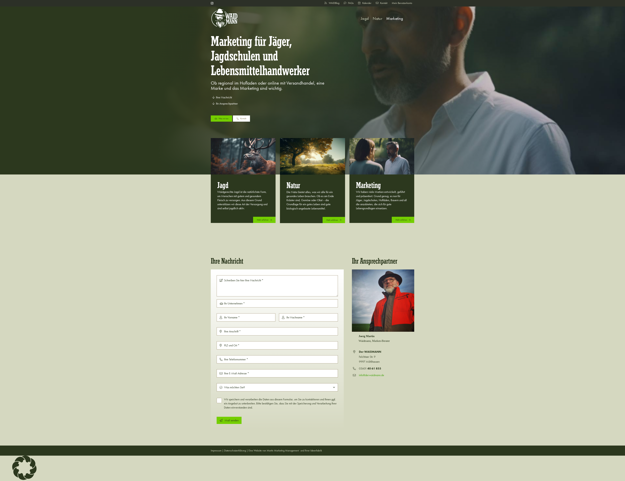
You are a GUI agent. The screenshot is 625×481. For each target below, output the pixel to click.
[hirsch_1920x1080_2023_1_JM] (243, 139)
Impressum (216, 450)
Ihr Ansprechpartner (227, 103)
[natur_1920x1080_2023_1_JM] (312, 139)
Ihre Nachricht (224, 97)
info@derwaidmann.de (371, 375)
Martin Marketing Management (283, 450)
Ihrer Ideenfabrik (313, 450)
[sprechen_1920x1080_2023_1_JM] (381, 139)
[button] (408, 19)
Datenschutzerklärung (235, 450)
